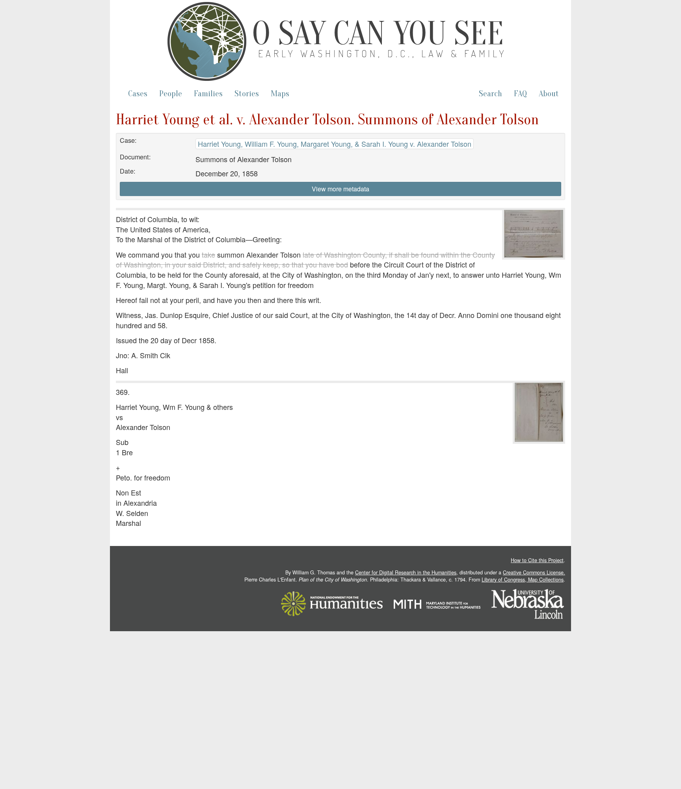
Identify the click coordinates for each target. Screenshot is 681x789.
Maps (280, 94)
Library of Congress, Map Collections (523, 579)
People (170, 94)
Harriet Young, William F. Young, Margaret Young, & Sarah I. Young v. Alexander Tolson (334, 143)
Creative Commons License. (534, 572)
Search (490, 94)
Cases (137, 94)
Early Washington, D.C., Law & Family (382, 53)
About (549, 94)
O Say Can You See (378, 33)
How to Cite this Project (537, 560)
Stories (246, 94)
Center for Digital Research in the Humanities (405, 572)
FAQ (520, 94)
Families (208, 94)
